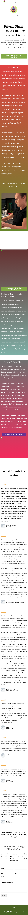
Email (3, 876)
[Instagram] (14, 907)
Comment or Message (7, 882)
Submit (3, 895)
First (2, 873)
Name (3, 868)
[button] (15, 3)
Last (16, 873)
